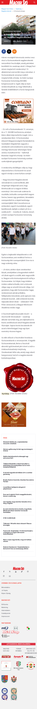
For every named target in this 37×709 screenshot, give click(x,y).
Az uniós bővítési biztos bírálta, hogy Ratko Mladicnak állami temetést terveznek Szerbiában (17, 510)
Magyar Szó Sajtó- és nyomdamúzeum (31, 651)
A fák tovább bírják (9, 518)
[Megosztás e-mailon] (14, 51)
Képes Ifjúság (5, 593)
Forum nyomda (19, 650)
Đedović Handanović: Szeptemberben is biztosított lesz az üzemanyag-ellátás (16, 547)
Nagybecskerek (6, 11)
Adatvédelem (5, 610)
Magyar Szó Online (7, 9)
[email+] (9, 576)
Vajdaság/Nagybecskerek (12, 31)
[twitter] (9, 571)
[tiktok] (22, 571)
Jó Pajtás (4, 590)
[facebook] (3, 571)
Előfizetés (4, 604)
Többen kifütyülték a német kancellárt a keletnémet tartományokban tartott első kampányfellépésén (16, 465)
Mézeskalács (5, 587)
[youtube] (16, 571)
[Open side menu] (2, 2)
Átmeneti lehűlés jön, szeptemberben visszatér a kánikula (15, 442)
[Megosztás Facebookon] (3, 51)
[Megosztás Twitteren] (9, 51)
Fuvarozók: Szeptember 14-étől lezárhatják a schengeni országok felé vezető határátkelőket (18, 532)
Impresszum (5, 616)
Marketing (4, 607)
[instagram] (28, 571)
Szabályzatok (5, 613)
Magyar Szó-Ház (6, 650)
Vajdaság (19, 9)
